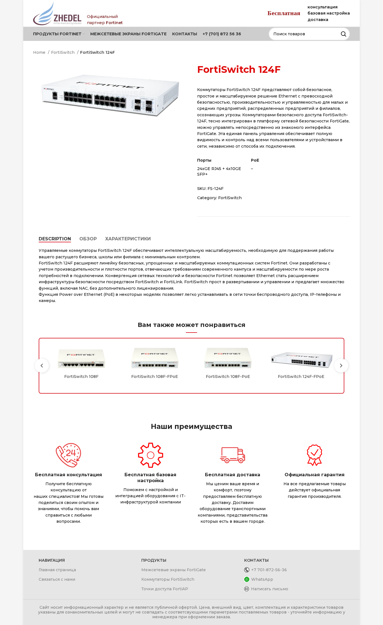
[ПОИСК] (343, 33)
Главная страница (57, 569)
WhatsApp (262, 579)
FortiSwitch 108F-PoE (228, 376)
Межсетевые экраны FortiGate (173, 569)
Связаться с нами (57, 579)
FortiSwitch (63, 52)
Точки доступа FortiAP (164, 588)
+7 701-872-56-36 (269, 569)
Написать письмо (269, 588)
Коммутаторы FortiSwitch (167, 579)
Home (40, 52)
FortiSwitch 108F (81, 376)
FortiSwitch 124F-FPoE (301, 376)
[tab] (55, 239)
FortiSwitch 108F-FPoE (154, 376)
